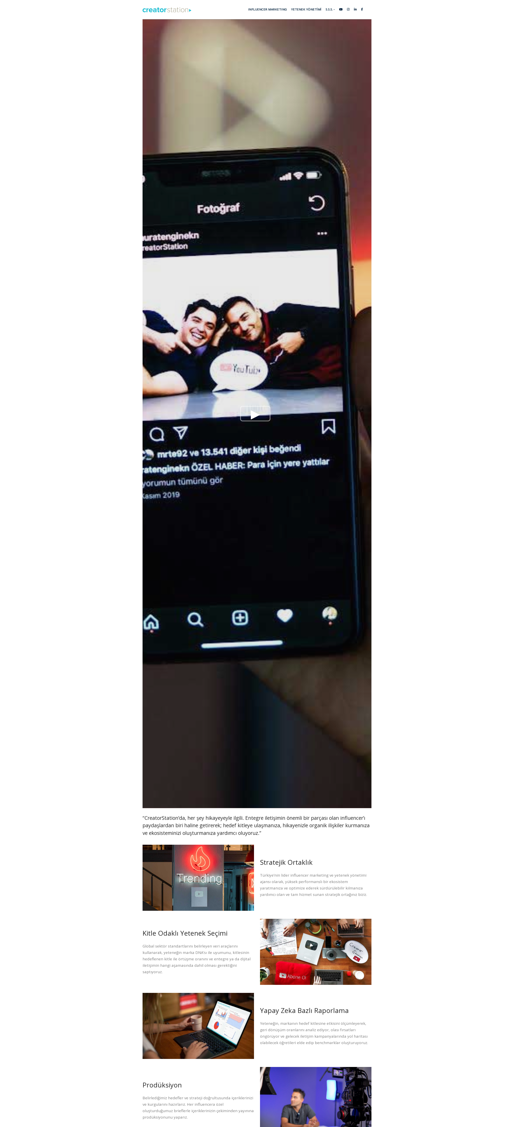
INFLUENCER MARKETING (267, 9)
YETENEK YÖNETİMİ (306, 9)
